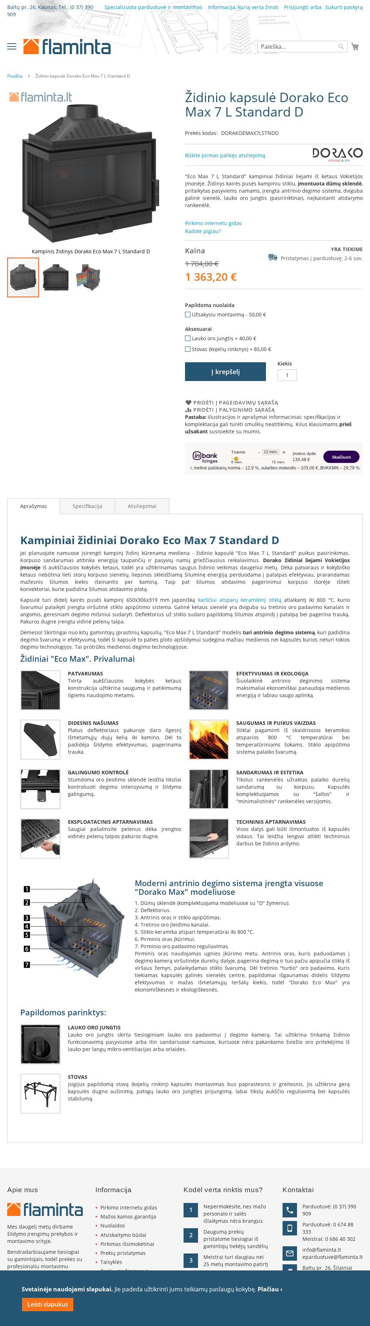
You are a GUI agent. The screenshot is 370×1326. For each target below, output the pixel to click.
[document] (185, 1298)
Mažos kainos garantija (128, 1216)
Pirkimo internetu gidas (128, 1207)
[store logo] (67, 46)
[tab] (33, 506)
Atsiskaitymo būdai (123, 1234)
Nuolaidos (112, 1225)
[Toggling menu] (11, 46)
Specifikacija (87, 506)
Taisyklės (111, 1262)
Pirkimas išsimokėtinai (127, 1243)
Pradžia (14, 76)
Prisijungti (296, 7)
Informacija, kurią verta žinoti (243, 7)
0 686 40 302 (340, 1238)
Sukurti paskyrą (344, 7)
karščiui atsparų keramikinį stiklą (239, 599)
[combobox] (302, 46)
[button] (56, 277)
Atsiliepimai (142, 506)
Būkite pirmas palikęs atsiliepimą (225, 155)
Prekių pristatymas (123, 1253)
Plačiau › (270, 1289)
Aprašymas (33, 506)
